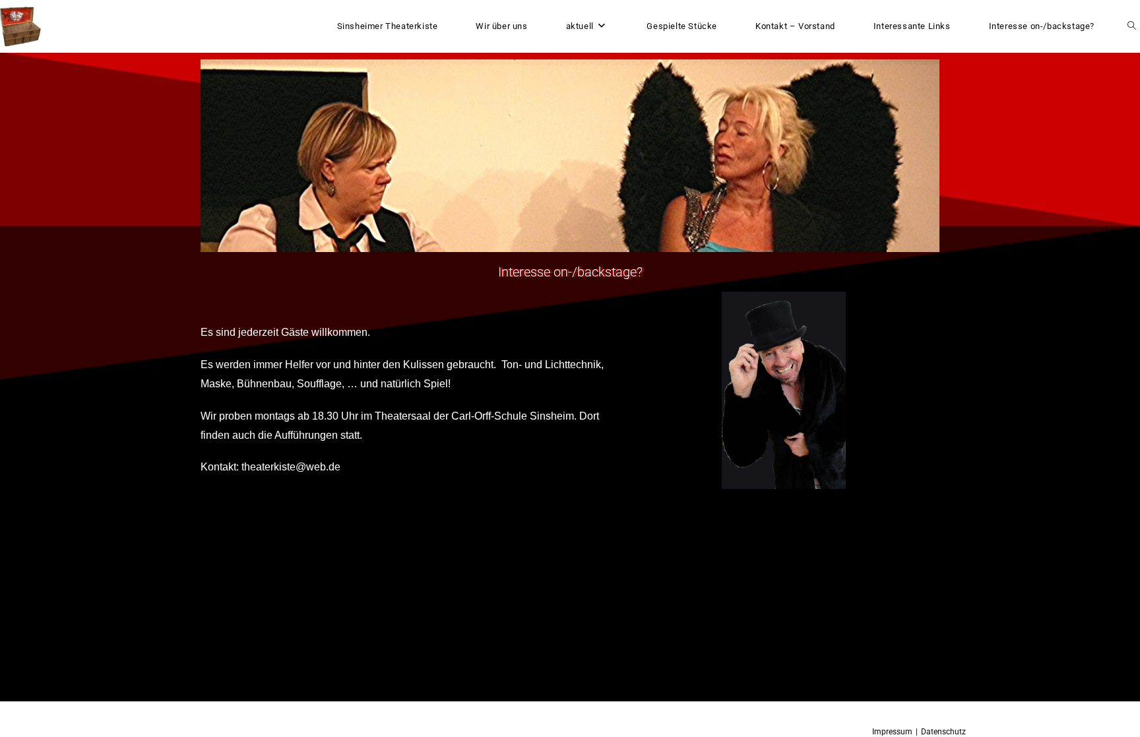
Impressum (892, 731)
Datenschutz (943, 731)
